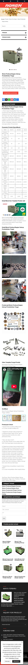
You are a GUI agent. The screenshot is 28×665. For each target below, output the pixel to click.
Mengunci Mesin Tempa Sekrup (7, 577)
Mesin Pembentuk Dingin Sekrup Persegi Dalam (20, 577)
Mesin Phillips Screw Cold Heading (7, 542)
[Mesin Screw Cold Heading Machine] (8, 550)
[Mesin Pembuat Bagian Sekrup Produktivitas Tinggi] (13, 57)
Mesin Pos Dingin (13, 19)
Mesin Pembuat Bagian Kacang (11, 486)
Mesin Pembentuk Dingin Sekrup (12, 490)
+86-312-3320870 (9, 639)
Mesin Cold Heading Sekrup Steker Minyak (19, 542)
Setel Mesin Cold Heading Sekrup (19, 559)
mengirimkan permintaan (10, 93)
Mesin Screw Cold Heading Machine (8, 559)
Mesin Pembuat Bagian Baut (10, 488)
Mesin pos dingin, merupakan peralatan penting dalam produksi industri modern (20, 594)
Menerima (16, 661)
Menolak (7, 661)
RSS (27, 657)
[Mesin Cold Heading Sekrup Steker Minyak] (20, 533)
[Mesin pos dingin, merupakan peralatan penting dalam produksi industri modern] (7, 597)
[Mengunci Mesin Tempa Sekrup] (8, 568)
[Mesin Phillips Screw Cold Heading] (8, 533)
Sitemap (24, 657)
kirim (4, 518)
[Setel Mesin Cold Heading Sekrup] (20, 550)
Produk (6, 19)
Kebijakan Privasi (14, 658)
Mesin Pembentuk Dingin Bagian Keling (11, 493)
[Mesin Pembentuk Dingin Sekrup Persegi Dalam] (20, 568)
